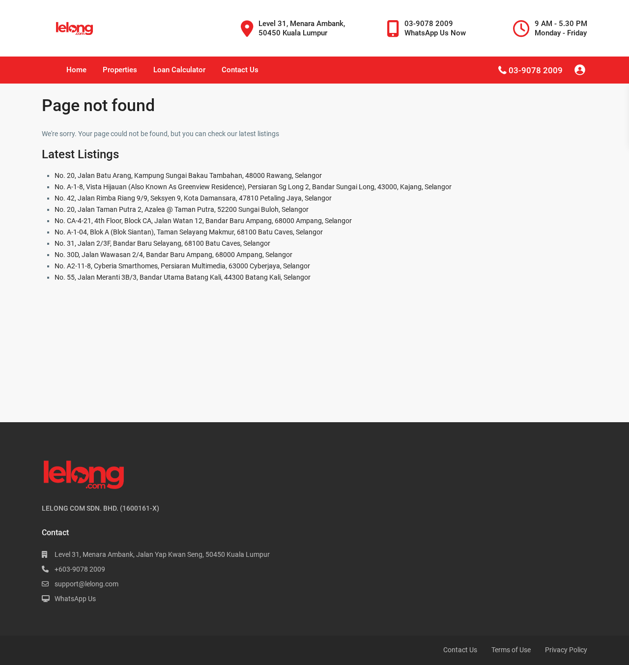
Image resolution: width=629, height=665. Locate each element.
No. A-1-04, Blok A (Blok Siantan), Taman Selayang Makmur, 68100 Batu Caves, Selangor (189, 232)
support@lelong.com (86, 584)
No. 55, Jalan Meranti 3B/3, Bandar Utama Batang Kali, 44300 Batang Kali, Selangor (183, 277)
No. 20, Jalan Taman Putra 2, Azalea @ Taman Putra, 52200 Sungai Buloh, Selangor (182, 209)
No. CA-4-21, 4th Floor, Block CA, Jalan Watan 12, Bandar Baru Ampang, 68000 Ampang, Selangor (203, 221)
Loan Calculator (179, 69)
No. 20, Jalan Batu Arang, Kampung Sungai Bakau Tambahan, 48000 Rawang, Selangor (188, 175)
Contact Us (240, 69)
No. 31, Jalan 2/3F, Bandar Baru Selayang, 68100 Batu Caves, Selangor (162, 243)
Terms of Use (511, 650)
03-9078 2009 (536, 70)
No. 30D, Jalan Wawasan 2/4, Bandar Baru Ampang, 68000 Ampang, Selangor (173, 255)
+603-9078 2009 (80, 569)
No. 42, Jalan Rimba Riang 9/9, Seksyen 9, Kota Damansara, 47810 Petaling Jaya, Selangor (193, 198)
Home (76, 69)
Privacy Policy (566, 650)
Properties (120, 69)
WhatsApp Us (75, 599)
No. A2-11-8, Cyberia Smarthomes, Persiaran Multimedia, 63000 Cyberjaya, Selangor (182, 266)
